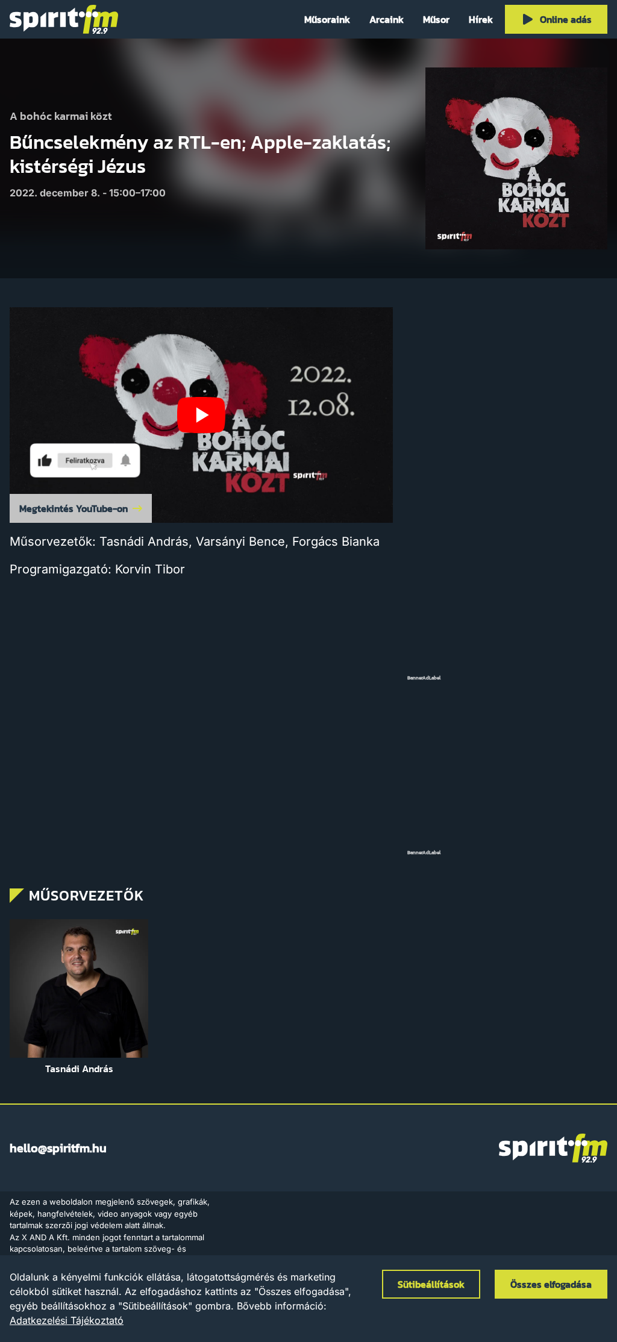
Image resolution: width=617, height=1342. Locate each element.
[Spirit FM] (64, 19)
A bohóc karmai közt (61, 116)
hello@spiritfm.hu (58, 1148)
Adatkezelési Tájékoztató (67, 1320)
